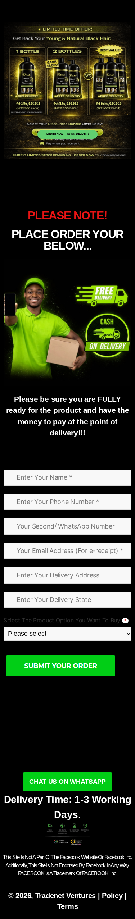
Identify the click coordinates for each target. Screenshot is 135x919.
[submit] (67, 665)
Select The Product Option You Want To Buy (65, 620)
